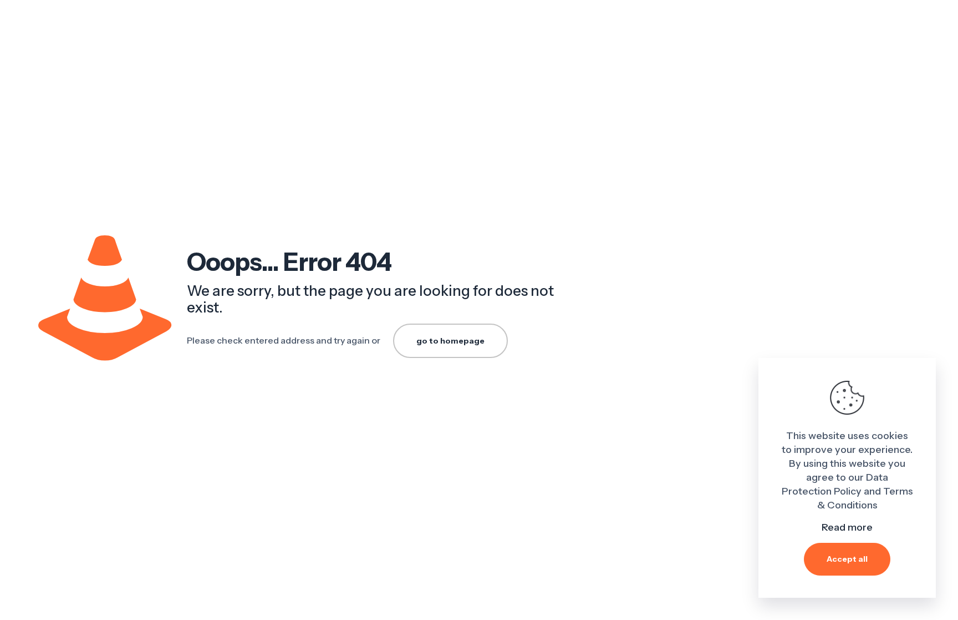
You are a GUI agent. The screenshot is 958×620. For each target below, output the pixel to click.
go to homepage (450, 341)
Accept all (847, 559)
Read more (847, 527)
